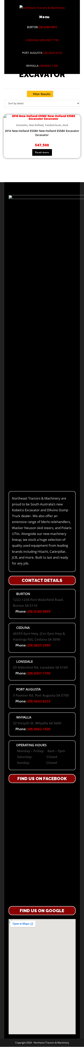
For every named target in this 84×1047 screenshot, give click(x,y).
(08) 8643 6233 (52, 53)
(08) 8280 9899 (47, 27)
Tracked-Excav (53, 125)
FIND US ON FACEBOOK (42, 778)
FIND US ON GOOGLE (42, 910)
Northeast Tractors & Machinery (51, 1042)
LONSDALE (32, 40)
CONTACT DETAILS (42, 580)
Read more (42, 152)
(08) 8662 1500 (48, 66)
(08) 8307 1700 (49, 40)
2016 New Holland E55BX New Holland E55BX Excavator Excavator (42, 133)
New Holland (36, 125)
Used (65, 125)
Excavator (22, 125)
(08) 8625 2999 (38, 645)
